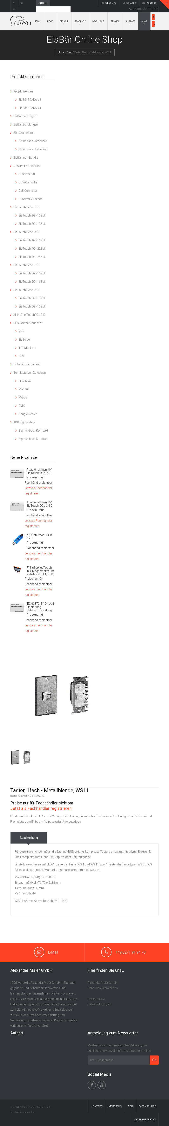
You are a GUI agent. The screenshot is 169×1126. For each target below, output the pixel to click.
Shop (144, 21)
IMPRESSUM (115, 1106)
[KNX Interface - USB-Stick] (17, 539)
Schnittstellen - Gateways (29, 372)
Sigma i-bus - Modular (33, 438)
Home (37, 21)
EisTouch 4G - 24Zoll (32, 256)
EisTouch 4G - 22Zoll (32, 248)
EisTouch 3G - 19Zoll (32, 223)
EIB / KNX (25, 381)
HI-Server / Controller (26, 166)
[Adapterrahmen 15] (17, 506)
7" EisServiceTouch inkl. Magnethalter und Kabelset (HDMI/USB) (41, 571)
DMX (22, 405)
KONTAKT (96, 1106)
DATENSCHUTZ (147, 1106)
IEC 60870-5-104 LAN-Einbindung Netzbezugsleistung (41, 607)
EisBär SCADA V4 (30, 108)
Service (115, 21)
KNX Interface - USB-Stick (40, 536)
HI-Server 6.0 (27, 174)
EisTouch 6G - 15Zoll (32, 306)
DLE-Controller (28, 190)
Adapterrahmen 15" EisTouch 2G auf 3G (40, 504)
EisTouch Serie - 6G (26, 290)
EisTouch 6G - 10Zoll (32, 298)
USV (21, 356)
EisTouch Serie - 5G (26, 265)
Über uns (111, 3)
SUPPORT (130, 21)
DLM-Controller (28, 182)
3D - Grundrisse (23, 132)
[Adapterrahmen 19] (17, 473)
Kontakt (151, 3)
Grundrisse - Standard (33, 141)
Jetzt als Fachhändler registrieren (41, 808)
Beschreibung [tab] (29, 837)
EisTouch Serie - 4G (26, 232)
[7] (17, 570)
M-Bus (23, 397)
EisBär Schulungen (25, 124)
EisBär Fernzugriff (25, 116)
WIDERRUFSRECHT (145, 1119)
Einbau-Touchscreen (26, 364)
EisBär (64, 21)
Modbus (24, 389)
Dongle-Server (28, 414)
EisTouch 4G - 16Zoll (32, 240)
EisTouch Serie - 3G (26, 207)
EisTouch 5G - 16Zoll (32, 281)
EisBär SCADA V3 (30, 99)
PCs (21, 331)
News (50, 21)
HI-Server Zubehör (30, 199)
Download (98, 21)
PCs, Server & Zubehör (27, 323)
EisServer (25, 339)
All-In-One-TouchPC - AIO (29, 314)
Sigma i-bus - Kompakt (33, 430)
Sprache (131, 3)
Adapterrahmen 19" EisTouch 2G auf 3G (40, 471)
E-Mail (53, 952)
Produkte (80, 21)
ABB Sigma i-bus (24, 422)
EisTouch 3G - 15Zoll (32, 215)
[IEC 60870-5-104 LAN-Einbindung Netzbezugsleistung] (17, 607)
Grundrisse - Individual (33, 149)
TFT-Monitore (27, 347)
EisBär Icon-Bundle (25, 157)
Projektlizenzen (23, 91)
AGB (130, 1106)
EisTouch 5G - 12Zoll (32, 273)
